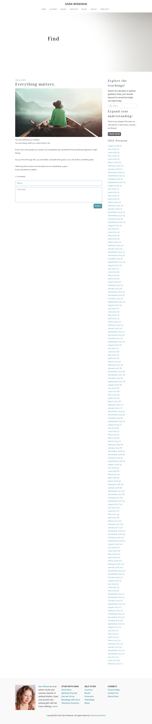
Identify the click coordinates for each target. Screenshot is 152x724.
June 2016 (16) (114, 551)
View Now (114, 134)
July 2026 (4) (113, 149)
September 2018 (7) (116, 461)
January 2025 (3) (115, 209)
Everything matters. (35, 84)
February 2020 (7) (115, 405)
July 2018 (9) (113, 468)
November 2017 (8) (116, 494)
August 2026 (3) (115, 146)
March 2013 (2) (114, 640)
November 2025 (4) (116, 176)
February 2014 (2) (115, 610)
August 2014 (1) (114, 607)
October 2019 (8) (115, 418)
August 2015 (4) (115, 581)
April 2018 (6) (113, 478)
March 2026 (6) (114, 162)
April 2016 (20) (114, 557)
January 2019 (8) (115, 448)
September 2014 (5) (116, 604)
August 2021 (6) (115, 345)
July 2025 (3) (113, 189)
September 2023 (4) (116, 262)
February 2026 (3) (115, 166)
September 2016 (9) (116, 541)
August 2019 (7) (115, 425)
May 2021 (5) (113, 355)
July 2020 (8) (113, 388)
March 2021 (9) (114, 362)
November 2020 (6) (116, 375)
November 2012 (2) (116, 654)
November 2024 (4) (116, 215)
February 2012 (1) (115, 664)
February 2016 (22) (116, 564)
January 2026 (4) (115, 169)
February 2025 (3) (115, 206)
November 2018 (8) (116, 454)
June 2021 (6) (113, 352)
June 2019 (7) (113, 431)
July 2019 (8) (113, 428)
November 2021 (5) (116, 335)
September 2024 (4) (117, 222)
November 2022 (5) (116, 295)
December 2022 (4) (116, 292)
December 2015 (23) (117, 571)
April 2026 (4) (114, 159)
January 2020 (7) (115, 408)
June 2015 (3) (113, 587)
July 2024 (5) (113, 229)
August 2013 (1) (114, 627)
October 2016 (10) (116, 537)
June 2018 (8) (113, 471)
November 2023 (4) (116, 255)
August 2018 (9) (115, 464)
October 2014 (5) (115, 601)
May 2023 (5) (113, 275)
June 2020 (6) (114, 391)
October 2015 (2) (115, 577)
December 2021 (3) (116, 332)
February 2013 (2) (115, 644)
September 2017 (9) (116, 501)
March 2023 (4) (114, 282)
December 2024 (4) (116, 212)
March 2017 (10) (115, 521)
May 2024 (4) (113, 235)
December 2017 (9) (116, 491)
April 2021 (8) (113, 358)
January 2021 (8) (115, 368)
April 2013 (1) (113, 637)
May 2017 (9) (113, 514)
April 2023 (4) (113, 279)
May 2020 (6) (113, 395)
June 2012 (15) (114, 660)
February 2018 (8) (115, 484)
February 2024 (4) (115, 245)
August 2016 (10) (115, 544)
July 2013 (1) (113, 630)
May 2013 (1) (113, 634)
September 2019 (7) (116, 421)
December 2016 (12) (116, 531)
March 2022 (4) (114, 322)
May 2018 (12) (114, 474)
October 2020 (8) (115, 378)
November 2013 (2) (116, 617)
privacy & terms (98, 715)
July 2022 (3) (113, 308)
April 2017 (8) (113, 518)
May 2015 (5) (113, 591)
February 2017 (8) (115, 524)
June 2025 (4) (114, 192)
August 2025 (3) (115, 186)
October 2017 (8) (115, 498)
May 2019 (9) (113, 435)
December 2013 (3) (116, 614)
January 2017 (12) (115, 527)
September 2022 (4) (116, 302)
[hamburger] (5, 4)
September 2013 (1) (116, 624)
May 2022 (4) (113, 315)
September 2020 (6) (117, 381)
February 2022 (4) (115, 325)
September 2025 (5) (116, 182)
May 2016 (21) (114, 554)
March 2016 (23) (115, 561)
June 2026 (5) (114, 152)
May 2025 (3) (113, 196)
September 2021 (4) (116, 342)
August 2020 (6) (115, 385)
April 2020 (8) (114, 398)
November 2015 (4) (116, 574)
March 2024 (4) (114, 242)
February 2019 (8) (115, 445)
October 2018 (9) (115, 458)
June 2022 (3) (113, 312)
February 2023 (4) (115, 285)
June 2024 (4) (114, 232)
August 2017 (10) (115, 504)
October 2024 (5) (115, 219)
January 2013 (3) (115, 647)
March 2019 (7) (114, 441)
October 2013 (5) (115, 620)
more (55, 706)
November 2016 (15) (117, 534)
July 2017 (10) (114, 508)
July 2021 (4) (113, 348)
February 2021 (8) (115, 365)
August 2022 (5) (115, 305)
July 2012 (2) (113, 657)
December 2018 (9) (116, 451)
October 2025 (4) (115, 179)
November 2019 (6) (116, 415)
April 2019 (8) (113, 438)
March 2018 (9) (114, 481)
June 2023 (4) (114, 272)
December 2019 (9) (116, 411)
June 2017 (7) (113, 511)
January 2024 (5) (115, 249)
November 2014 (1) (116, 597)
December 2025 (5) (116, 172)
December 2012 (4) (116, 650)
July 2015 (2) (113, 584)
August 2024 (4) (115, 225)
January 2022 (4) (115, 328)
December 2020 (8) (116, 371)
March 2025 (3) (114, 202)
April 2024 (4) (114, 239)
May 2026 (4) (113, 156)
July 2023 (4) (113, 269)
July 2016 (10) (114, 547)
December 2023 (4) (116, 252)
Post (98, 206)
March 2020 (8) (114, 401)
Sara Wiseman (45, 686)
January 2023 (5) (115, 288)
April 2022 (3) (113, 318)
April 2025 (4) (113, 199)
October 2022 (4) (115, 298)
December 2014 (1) (116, 594)
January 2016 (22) (115, 567)
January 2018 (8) (115, 488)
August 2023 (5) (115, 265)
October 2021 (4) (115, 338)
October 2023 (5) (115, 259)
